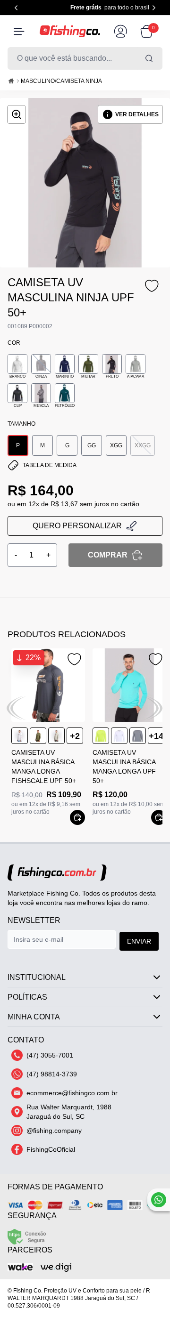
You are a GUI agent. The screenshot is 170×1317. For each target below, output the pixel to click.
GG (91, 445)
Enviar (139, 941)
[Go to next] (154, 7)
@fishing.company (54, 1130)
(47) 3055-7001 (49, 1055)
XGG (116, 445)
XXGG (143, 445)
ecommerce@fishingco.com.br (72, 1093)
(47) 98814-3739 (51, 1074)
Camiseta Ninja (79, 81)
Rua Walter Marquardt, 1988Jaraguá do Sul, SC (68, 1111)
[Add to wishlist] (151, 286)
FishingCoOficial (50, 1149)
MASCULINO (38, 81)
